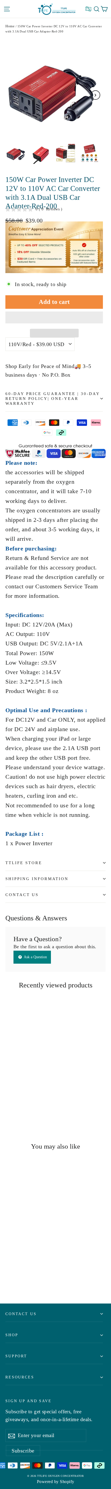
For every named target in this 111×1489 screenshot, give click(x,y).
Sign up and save (28, 1401)
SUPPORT (16, 1356)
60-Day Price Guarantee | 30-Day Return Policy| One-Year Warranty (52, 399)
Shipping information (36, 879)
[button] (54, 317)
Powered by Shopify (55, 1481)
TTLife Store (23, 863)
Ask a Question (35, 957)
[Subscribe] (11, 1435)
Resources (19, 1377)
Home (10, 26)
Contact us (21, 1314)
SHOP (11, 1335)
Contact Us (22, 895)
